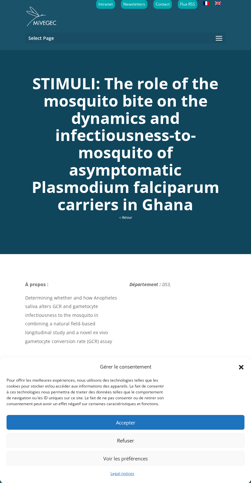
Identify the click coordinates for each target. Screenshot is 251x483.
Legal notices (122, 473)
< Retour (125, 217)
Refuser (125, 440)
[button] (241, 366)
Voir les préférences (125, 458)
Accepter (125, 422)
